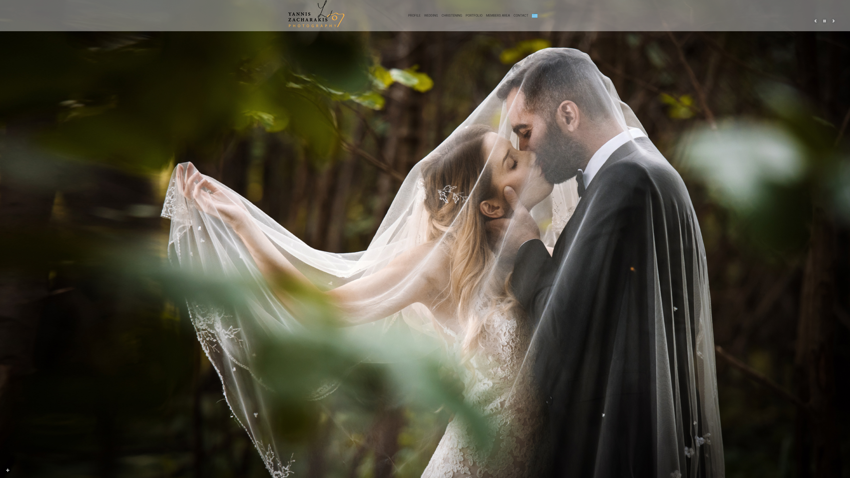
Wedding (431, 15)
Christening (452, 15)
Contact (521, 15)
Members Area (498, 15)
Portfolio (474, 15)
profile (414, 15)
